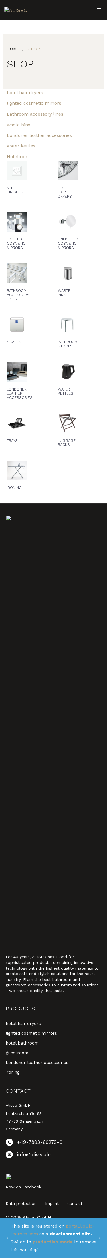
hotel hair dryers (25, 92)
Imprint (52, 1203)
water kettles (21, 146)
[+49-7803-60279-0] (53, 1143)
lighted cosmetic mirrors (34, 103)
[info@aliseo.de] (53, 1155)
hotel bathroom (22, 1043)
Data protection (21, 1203)
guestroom (17, 1052)
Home (13, 49)
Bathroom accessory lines (35, 114)
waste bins (18, 124)
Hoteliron (17, 156)
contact (74, 1203)
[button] (98, 10)
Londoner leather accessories (39, 135)
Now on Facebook (23, 1187)
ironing (13, 1072)
